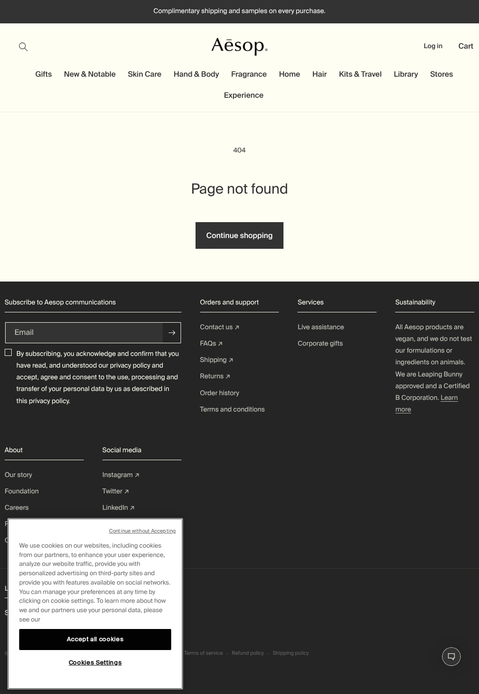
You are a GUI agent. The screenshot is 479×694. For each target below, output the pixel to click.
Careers (17, 508)
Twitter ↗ (115, 491)
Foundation (22, 491)
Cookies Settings (95, 662)
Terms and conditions (232, 409)
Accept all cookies (95, 639)
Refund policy (248, 653)
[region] (95, 603)
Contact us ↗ (220, 327)
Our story (18, 475)
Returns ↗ (215, 376)
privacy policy (130, 365)
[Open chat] (451, 656)
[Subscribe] (172, 333)
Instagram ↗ (121, 475)
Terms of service (203, 653)
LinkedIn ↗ (118, 508)
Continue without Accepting (142, 531)
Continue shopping (239, 235)
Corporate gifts (320, 344)
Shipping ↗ (217, 360)
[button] (29, 46)
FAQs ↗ (211, 344)
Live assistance (321, 327)
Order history (220, 393)
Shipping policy (291, 653)
